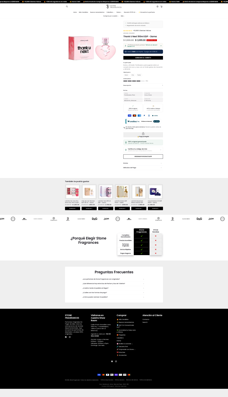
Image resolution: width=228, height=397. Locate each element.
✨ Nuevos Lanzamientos (125, 322)
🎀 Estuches (121, 352)
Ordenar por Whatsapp (143, 156)
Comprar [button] (121, 315)
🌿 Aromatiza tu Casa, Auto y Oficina (126, 331)
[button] (67, 6)
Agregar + (72, 208)
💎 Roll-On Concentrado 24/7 (125, 326)
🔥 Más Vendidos (122, 319)
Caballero (120, 338)
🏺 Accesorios (122, 355)
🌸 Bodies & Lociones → (125, 344)
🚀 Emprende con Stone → (126, 349)
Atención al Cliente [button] (152, 315)
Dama (119, 341)
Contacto (145, 319)
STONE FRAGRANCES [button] (72, 316)
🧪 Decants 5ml (122, 347)
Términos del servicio (132, 380)
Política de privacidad (107, 380)
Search (144, 322)
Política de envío (119, 380)
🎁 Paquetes (121, 335)
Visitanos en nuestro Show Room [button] (98, 318)
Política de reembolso (146, 380)
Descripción (127, 85)
